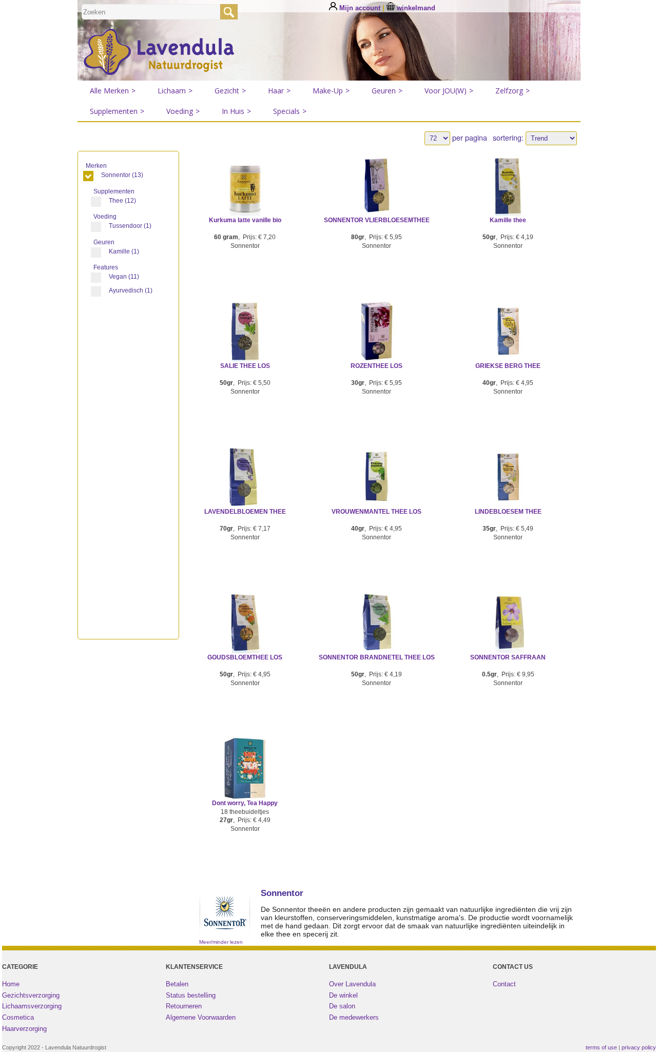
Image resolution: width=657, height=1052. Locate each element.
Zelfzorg (512, 90)
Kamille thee (508, 220)
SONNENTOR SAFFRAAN (508, 657)
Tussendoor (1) (130, 226)
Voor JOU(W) (448, 90)
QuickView (245, 196)
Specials (289, 111)
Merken (97, 166)
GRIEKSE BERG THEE (507, 365)
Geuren (387, 90)
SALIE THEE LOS (245, 365)
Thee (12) (122, 201)
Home (11, 984)
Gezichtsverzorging (31, 995)
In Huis (236, 111)
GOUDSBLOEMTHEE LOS (244, 657)
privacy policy (639, 1047)
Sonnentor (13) (122, 175)
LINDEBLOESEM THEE (508, 511)
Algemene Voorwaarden (201, 1017)
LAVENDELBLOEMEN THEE (245, 511)
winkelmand (415, 8)
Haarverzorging (24, 1028)
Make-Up (331, 90)
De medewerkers (354, 1017)
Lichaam (175, 90)
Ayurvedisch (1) (130, 290)
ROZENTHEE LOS (376, 365)
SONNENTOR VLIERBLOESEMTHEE (377, 220)
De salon (342, 1006)
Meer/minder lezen (221, 942)
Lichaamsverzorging (32, 1006)
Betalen (177, 984)
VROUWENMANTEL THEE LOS (376, 511)
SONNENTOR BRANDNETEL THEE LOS (377, 657)
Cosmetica (18, 1017)
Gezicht (230, 90)
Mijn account (359, 8)
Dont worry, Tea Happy (245, 803)
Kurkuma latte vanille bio (245, 220)
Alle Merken (113, 90)
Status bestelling (191, 995)
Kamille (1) (124, 251)
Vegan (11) (124, 277)
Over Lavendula (352, 984)
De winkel (343, 995)
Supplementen (117, 111)
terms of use (601, 1047)
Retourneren (184, 1006)
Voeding (183, 111)
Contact (504, 984)
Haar (279, 90)
